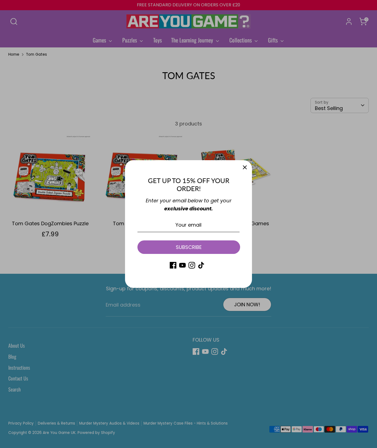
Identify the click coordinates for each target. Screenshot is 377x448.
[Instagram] (192, 265)
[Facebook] (173, 265)
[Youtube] (182, 265)
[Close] (245, 167)
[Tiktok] (201, 265)
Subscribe (189, 247)
